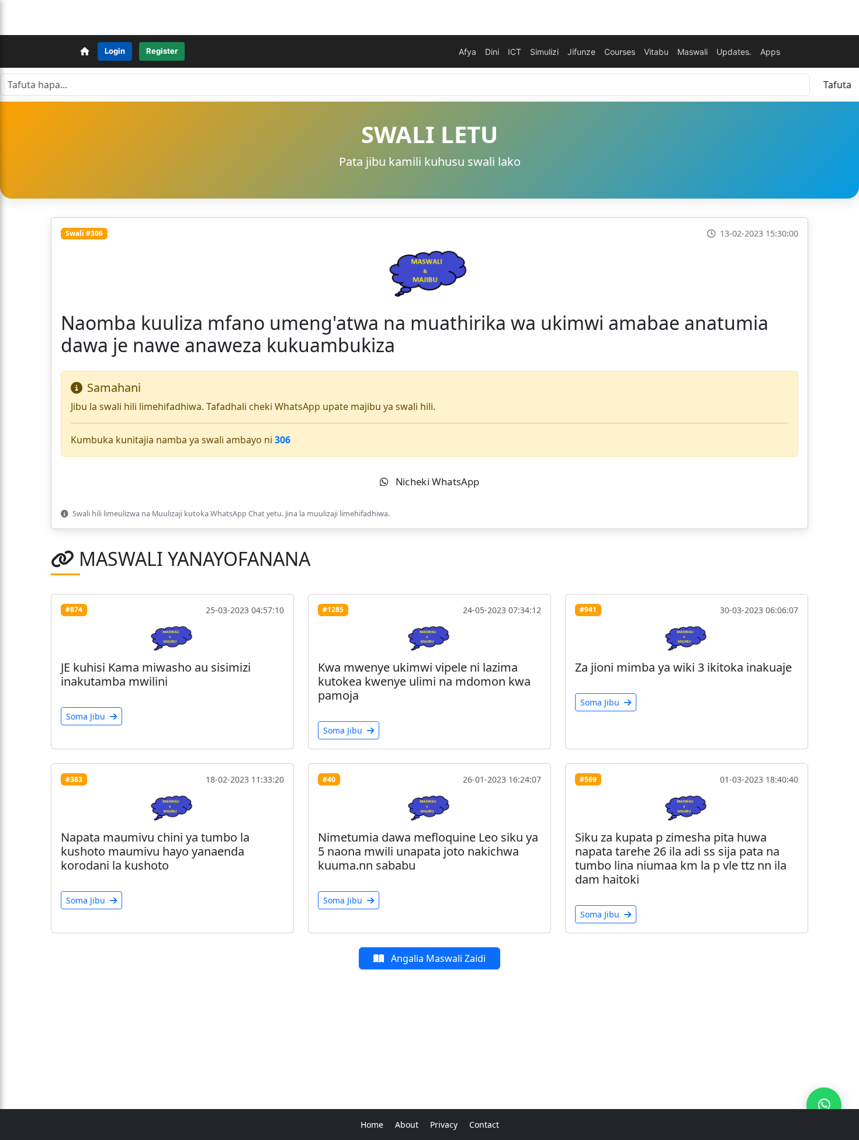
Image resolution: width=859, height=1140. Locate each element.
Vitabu (656, 52)
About (406, 1124)
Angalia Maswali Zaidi (437, 958)
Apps (770, 52)
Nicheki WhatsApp (436, 481)
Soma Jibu (87, 716)
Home (372, 1124)
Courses (619, 52)
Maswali (692, 52)
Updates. (733, 52)
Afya (467, 52)
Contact (484, 1124)
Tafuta (837, 84)
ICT (514, 52)
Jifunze (581, 52)
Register (162, 50)
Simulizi (544, 52)
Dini (492, 52)
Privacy (444, 1124)
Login (115, 50)
